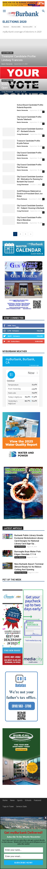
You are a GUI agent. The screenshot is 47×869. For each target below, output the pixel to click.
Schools (28, 778)
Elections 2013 (27, 27)
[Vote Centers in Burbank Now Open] (23, 84)
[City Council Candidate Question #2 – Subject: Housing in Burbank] (9, 208)
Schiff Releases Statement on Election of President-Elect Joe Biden (29, 193)
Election (6, 27)
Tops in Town (8, 785)
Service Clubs (21, 785)
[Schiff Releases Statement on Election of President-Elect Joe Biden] (9, 194)
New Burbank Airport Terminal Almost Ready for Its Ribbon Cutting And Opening (28, 545)
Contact (13, 796)
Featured (37, 778)
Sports (19, 778)
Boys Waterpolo (20, 535)
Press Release (22, 199)
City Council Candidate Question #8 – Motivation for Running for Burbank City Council (30, 179)
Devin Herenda (7, 64)
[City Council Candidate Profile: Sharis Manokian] (9, 220)
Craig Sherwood (7, 92)
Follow (40, 331)
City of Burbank (20, 525)
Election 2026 (16, 27)
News (12, 778)
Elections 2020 (7, 53)
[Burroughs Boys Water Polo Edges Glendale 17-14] (8, 531)
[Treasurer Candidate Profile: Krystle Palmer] (9, 144)
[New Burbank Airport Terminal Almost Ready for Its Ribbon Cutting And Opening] (8, 544)
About (5, 796)
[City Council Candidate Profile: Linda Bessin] (9, 155)
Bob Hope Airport (20, 551)
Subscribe (39, 341)
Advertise (22, 796)
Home (5, 778)
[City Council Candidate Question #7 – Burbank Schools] (9, 132)
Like (17, 327)
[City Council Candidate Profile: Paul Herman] (9, 167)
